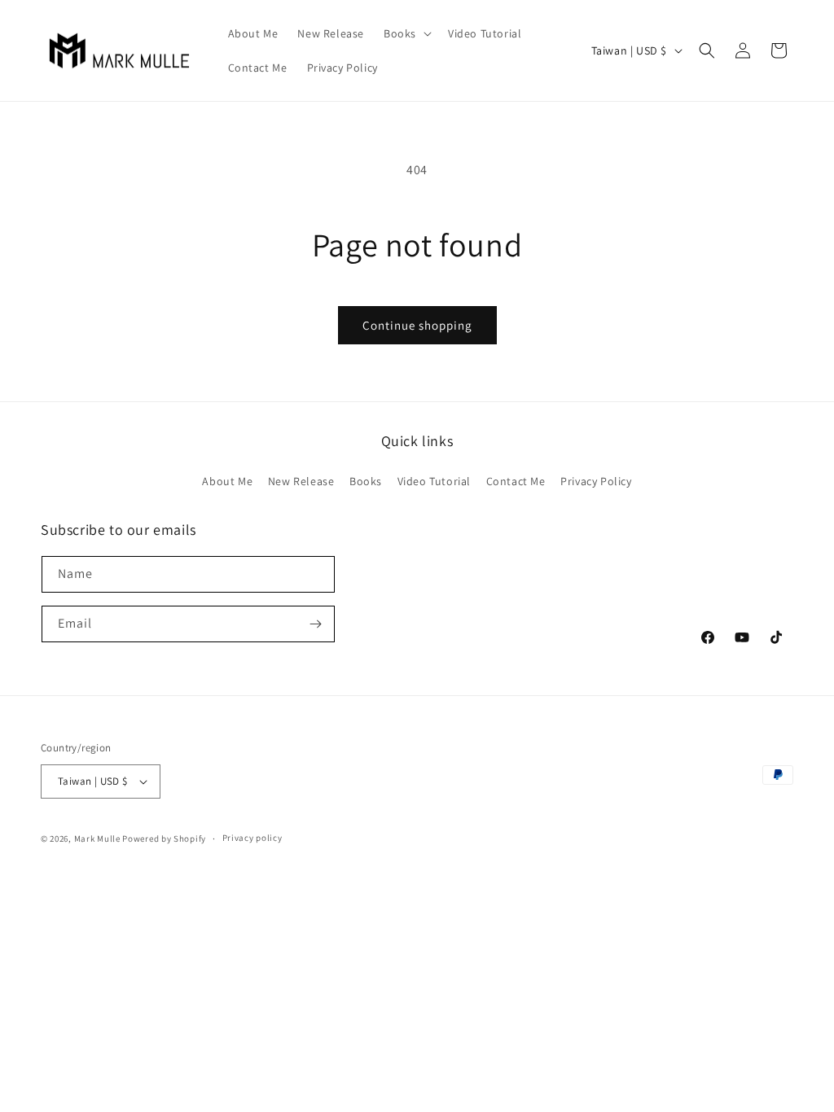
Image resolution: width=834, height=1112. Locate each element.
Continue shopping (417, 325)
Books (365, 481)
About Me (227, 481)
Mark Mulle (97, 838)
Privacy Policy (595, 481)
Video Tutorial (434, 481)
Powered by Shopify (164, 838)
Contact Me (516, 481)
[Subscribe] (315, 624)
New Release (301, 481)
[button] (406, 33)
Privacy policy (252, 837)
